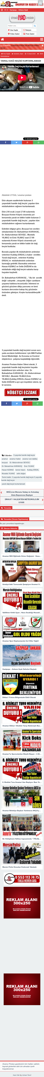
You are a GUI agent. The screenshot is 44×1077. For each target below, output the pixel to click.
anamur (5, 459)
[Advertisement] (22, 114)
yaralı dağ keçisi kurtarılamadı (13, 484)
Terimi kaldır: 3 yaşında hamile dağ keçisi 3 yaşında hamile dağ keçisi (21, 478)
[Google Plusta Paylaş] (27, 142)
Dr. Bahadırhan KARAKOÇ (12, 466)
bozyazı (5, 462)
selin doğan (21, 473)
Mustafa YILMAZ (8, 473)
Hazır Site (16, 1075)
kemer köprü (20, 470)
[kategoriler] (41, 39)
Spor (21, 54)
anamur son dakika (29, 459)
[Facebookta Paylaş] (5, 142)
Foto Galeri (29, 34)
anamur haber (15, 459)
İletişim (28, 30)
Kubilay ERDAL (33, 470)
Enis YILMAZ (29, 466)
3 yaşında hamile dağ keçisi (24, 455)
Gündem (16, 54)
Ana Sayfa (14, 30)
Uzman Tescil (26, 1075)
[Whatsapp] (38, 142)
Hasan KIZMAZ (8, 470)
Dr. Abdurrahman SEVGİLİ (20, 462)
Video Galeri (15, 34)
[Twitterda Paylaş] (16, 142)
